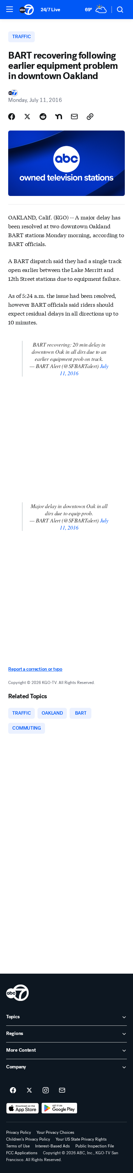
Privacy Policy (18, 1132)
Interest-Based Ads (52, 1146)
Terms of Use (18, 1146)
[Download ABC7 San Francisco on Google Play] (59, 1108)
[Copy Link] (90, 116)
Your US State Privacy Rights (81, 1139)
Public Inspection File (94, 1146)
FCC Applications (22, 1153)
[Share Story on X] (27, 116)
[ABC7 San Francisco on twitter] (29, 1090)
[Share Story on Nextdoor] (58, 116)
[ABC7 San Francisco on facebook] (13, 1090)
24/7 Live (50, 9)
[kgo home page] (17, 993)
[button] (9, 9)
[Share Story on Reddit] (43, 116)
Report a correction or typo (35, 669)
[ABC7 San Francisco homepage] (26, 9)
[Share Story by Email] (74, 116)
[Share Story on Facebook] (11, 116)
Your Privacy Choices (55, 1132)
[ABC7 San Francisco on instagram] (46, 1090)
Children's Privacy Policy (28, 1139)
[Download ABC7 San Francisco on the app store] (22, 1108)
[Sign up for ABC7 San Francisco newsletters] (62, 1090)
